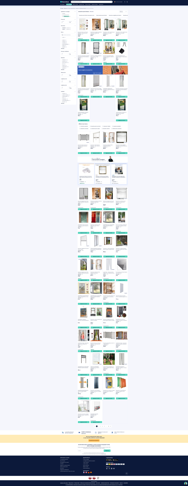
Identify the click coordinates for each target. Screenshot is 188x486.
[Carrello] (127, 2)
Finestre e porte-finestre (71, 8)
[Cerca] (72, 2)
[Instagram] (111, 468)
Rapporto (121, 482)
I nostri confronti (86, 462)
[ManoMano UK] (86, 472)
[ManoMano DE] (88, 472)
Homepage (61, 8)
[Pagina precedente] (95, 426)
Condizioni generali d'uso (105, 482)
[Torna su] (126, 473)
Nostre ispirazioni (86, 465)
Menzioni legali (76, 482)
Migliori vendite (85, 466)
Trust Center (98, 482)
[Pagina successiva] (110, 426)
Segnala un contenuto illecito (65, 465)
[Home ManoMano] (65, 2)
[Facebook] (109, 468)
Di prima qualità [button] (118, 165)
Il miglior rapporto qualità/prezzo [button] (102, 165)
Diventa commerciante (64, 466)
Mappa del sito (71, 482)
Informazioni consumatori (114, 482)
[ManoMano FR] (84, 472)
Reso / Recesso (62, 460)
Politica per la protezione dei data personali (87, 482)
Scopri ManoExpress (86, 468)
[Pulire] (111, 1)
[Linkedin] (107, 468)
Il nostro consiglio (86, 459)
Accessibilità (126, 482)
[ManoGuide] (185, 483)
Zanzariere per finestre (82, 8)
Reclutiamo (62, 468)
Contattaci (62, 463)
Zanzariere (77, 8)
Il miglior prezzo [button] (86, 165)
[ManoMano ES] (91, 472)
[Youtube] (114, 468)
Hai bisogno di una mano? (64, 462)
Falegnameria (66, 8)
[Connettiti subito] (125, 2)
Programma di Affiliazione (64, 469)
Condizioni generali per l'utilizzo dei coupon (67, 471)
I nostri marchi (85, 463)
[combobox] (123, 11)
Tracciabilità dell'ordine (64, 459)
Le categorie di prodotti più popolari (89, 460)
